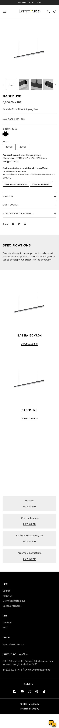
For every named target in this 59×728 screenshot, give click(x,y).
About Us (7, 595)
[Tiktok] (44, 691)
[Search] (48, 11)
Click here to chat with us (16, 184)
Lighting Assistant (12, 605)
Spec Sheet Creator (13, 644)
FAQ (5, 627)
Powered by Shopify (29, 708)
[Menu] (5, 11)
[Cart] (55, 11)
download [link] (29, 506)
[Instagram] (29, 691)
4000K (23, 147)
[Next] (56, 85)
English (27, 684)
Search (6, 590)
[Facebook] (15, 691)
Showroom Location (41, 184)
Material (8, 196)
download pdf (29, 343)
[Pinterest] (37, 691)
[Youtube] (22, 691)
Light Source (11, 204)
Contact (7, 622)
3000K (9, 147)
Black (5, 134)
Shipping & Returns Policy (18, 213)
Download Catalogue (14, 600)
